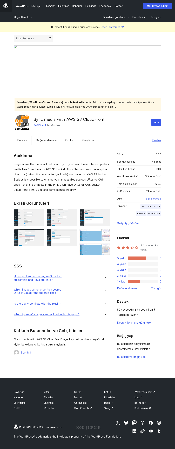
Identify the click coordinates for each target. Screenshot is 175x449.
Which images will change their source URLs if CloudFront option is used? (37, 291)
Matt (138, 397)
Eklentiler (49, 402)
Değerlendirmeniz (128, 288)
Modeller (49, 408)
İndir (156, 122)
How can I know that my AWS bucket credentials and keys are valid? (38, 278)
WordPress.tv (83, 408)
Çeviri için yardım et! (112, 26)
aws (144, 206)
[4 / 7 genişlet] (72, 233)
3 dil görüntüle (153, 198)
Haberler (19, 397)
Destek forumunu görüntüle (134, 322)
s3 (158, 206)
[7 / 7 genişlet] (105, 248)
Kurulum (69, 140)
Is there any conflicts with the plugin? (37, 303)
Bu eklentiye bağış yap (131, 356)
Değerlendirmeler (46, 140)
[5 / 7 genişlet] (105, 214)
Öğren (77, 391)
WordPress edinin (157, 5)
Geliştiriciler (80, 402)
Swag (108, 408)
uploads (141, 213)
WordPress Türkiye (56, 427)
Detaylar (22, 140)
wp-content (154, 213)
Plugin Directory (23, 17)
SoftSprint (39, 125)
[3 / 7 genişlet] (72, 214)
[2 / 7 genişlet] (39, 233)
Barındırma (19, 402)
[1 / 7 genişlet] (39, 214)
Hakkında (19, 391)
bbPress (140, 402)
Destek (156, 140)
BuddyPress (142, 408)
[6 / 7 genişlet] (105, 233)
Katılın (107, 391)
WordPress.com (144, 391)
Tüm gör (156, 288)
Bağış (108, 402)
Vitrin (47, 391)
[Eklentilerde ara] (49, 38)
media (151, 206)
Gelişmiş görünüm (128, 223)
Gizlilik (17, 408)
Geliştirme (88, 140)
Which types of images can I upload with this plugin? (46, 314)
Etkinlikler (109, 397)
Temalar (48, 397)
